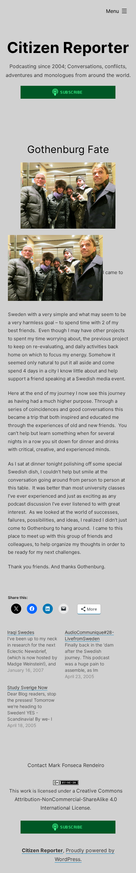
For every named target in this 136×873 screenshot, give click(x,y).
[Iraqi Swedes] (36, 651)
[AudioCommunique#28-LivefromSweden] (94, 654)
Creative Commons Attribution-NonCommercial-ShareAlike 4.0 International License (68, 799)
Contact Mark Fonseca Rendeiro (66, 765)
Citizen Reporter (68, 47)
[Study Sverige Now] (36, 706)
